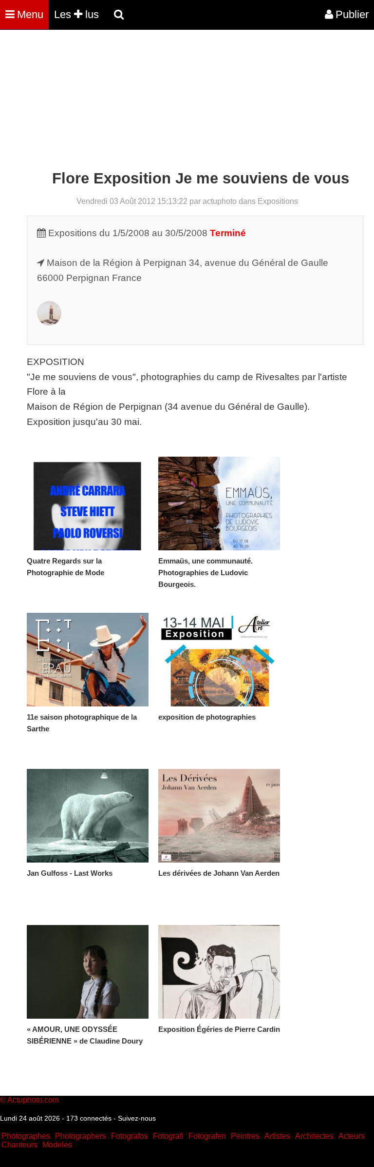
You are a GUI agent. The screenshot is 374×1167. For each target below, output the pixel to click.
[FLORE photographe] (49, 322)
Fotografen (207, 1136)
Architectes (314, 1136)
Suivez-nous (137, 1118)
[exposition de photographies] (219, 659)
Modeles (57, 1145)
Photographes (25, 1136)
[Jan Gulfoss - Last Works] (88, 816)
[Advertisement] (177, 101)
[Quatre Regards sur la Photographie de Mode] (88, 503)
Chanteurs (19, 1145)
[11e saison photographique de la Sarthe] (88, 659)
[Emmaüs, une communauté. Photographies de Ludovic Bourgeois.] (219, 503)
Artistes (277, 1136)
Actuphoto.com (33, 1100)
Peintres (245, 1136)
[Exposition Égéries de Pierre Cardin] (219, 972)
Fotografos (129, 1136)
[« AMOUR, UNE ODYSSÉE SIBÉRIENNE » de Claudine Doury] (88, 972)
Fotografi (168, 1136)
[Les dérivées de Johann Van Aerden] (219, 816)
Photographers (80, 1136)
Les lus (76, 14)
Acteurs (351, 1136)
